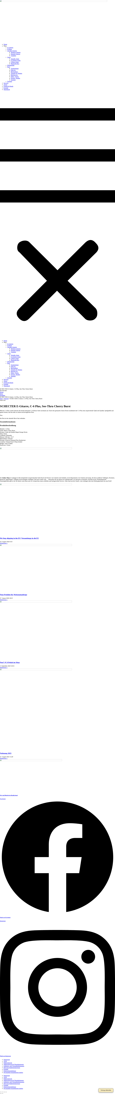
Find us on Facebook (5, 917)
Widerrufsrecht (8, 1063)
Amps (9, 57)
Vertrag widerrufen (106, 1090)
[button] (57, 215)
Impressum (7, 1059)
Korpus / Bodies (15, 78)
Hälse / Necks (15, 76)
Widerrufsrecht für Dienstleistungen (14, 1064)
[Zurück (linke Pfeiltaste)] (0, 1093)
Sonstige (13, 80)
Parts (8, 67)
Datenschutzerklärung (10, 1071)
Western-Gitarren (15, 52)
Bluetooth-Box (15, 63)
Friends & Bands (8, 86)
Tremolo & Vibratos (16, 73)
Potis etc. (13, 70)
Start (1, 398)
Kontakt (6, 88)
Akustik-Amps (15, 59)
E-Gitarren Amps (15, 60)
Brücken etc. (14, 75)
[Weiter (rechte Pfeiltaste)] (2, 1093)
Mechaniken (14, 72)
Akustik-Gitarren (12, 51)
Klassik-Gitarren (15, 54)
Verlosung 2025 (5, 753)
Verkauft (6, 398)
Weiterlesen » (4, 543)
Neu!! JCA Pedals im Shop (10, 662)
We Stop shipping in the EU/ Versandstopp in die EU (19, 538)
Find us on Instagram (5, 1056)
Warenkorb (7, 89)
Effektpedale (10, 65)
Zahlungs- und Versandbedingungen (14, 1066)
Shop (1, 394)
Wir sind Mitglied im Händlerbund (9, 795)
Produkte (2, 395)
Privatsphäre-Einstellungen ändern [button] (13, 1072)
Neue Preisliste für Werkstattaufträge (13, 595)
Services (6, 83)
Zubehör (9, 81)
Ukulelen (13, 55)
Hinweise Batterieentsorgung (12, 1067)
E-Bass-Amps (15, 62)
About (5, 84)
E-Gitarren (10, 47)
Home (5, 44)
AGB (5, 1061)
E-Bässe (9, 49)
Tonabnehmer (15, 68)
